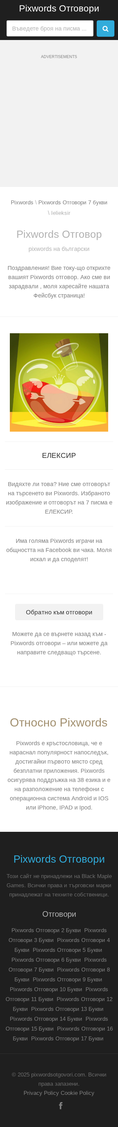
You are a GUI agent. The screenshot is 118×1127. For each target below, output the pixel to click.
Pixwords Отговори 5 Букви (67, 950)
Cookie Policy (77, 1093)
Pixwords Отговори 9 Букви (67, 979)
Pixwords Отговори (59, 8)
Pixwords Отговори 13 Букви (67, 1009)
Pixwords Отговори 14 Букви (46, 1019)
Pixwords (22, 202)
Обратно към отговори (59, 612)
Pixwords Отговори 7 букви (73, 202)
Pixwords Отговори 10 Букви (46, 989)
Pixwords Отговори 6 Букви (46, 960)
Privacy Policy (41, 1093)
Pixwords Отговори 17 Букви (67, 1038)
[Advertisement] (59, 128)
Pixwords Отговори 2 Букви (46, 930)
